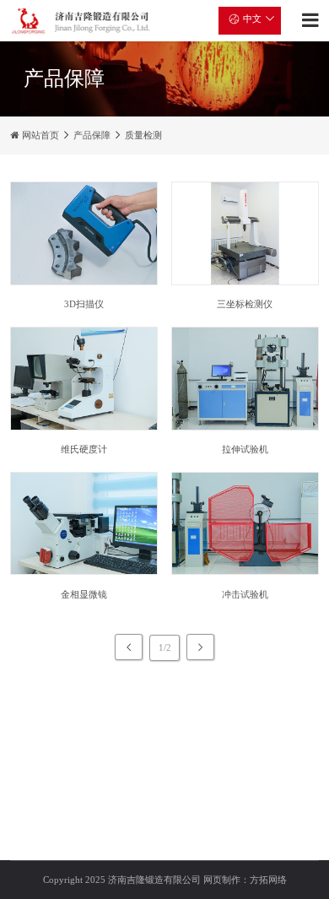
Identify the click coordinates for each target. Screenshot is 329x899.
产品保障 (92, 135)
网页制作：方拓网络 (245, 880)
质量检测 (143, 135)
